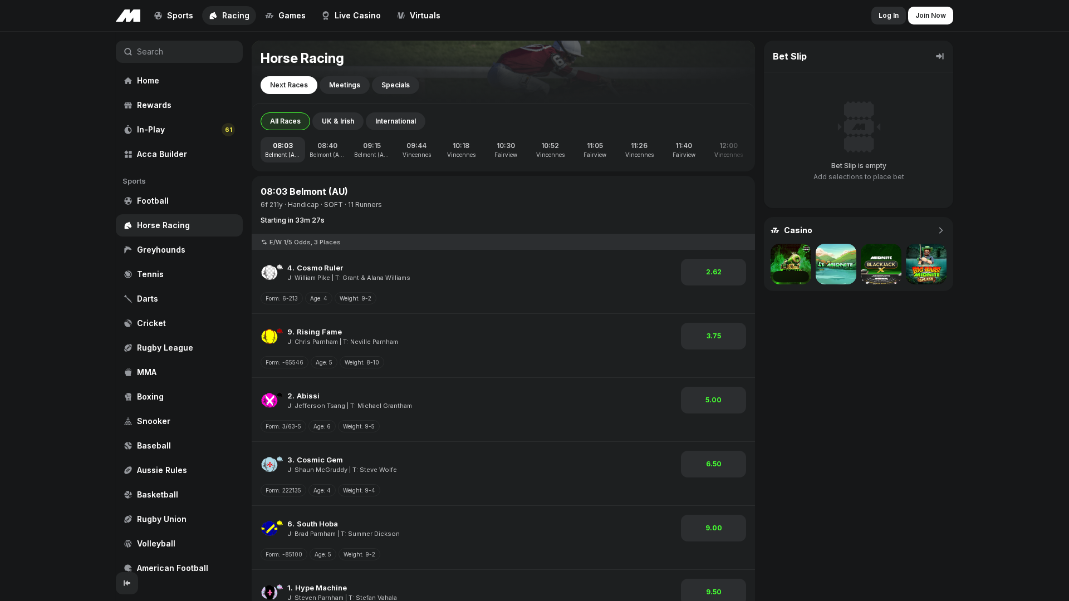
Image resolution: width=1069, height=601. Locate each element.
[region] (179, 302)
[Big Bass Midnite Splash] (926, 264)
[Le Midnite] (836, 264)
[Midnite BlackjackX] (881, 264)
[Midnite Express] (791, 264)
